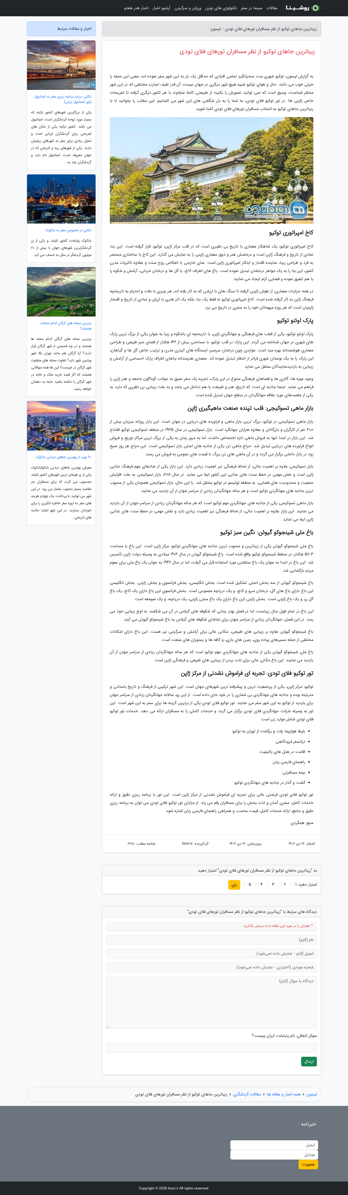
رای (234, 885)
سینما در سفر (251, 8)
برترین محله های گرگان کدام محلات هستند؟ (65, 326)
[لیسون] (302, 8)
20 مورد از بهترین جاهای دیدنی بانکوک (63, 457)
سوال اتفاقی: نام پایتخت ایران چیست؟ (284, 1036)
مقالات (271, 8)
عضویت (308, 1164)
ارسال (309, 1061)
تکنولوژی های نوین (221, 8)
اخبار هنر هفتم (136, 8)
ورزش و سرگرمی (188, 8)
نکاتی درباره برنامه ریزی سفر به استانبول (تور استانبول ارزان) (62, 99)
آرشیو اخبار (161, 8)
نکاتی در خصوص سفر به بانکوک (68, 230)
